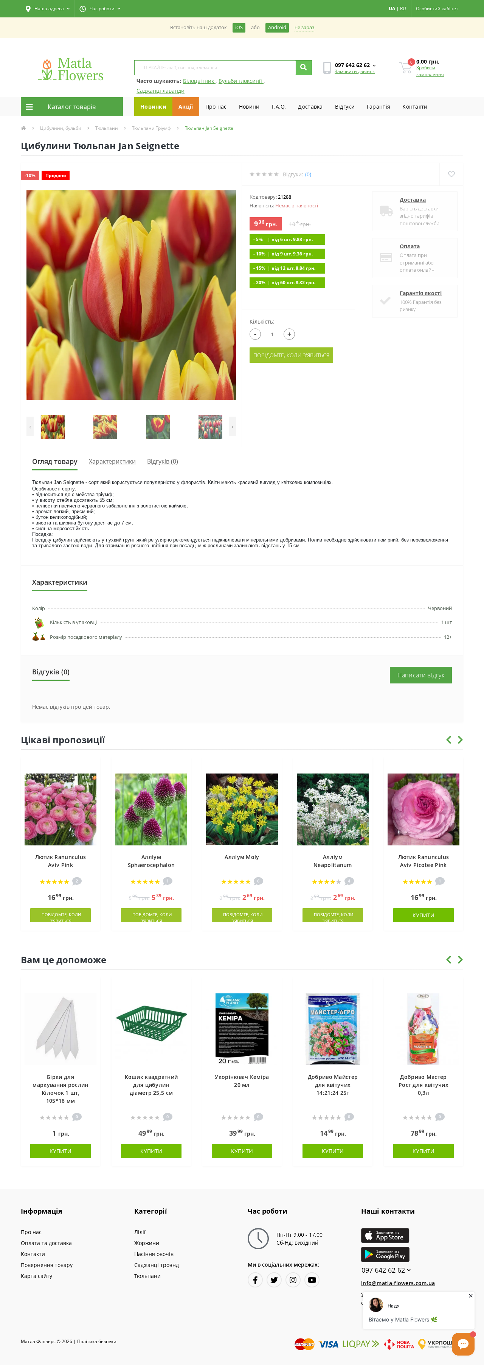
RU (403, 8)
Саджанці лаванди (161, 90)
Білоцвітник (199, 80)
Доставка (310, 106)
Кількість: (262, 321)
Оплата (410, 246)
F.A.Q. (279, 106)
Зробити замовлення (430, 71)
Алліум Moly (242, 857)
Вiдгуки (345, 106)
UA (392, 8)
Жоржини (146, 1243)
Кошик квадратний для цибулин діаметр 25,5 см (151, 1084)
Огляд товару (55, 461)
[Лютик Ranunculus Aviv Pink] (60, 808)
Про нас (216, 106)
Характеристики (112, 461)
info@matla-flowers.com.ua (398, 1283)
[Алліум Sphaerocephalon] (151, 808)
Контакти (414, 106)
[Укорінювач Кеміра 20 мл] (242, 1028)
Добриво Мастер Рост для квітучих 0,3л (423, 1084)
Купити (423, 915)
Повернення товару (47, 1265)
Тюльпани (106, 128)
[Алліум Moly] (242, 808)
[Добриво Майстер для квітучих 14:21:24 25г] (333, 1028)
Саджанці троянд (156, 1265)
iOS (239, 27)
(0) (308, 174)
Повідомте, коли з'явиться (291, 355)
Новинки (153, 106)
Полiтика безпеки (96, 1341)
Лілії (140, 1232)
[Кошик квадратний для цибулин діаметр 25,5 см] (151, 1028)
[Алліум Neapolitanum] (333, 808)
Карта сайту (36, 1275)
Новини (249, 106)
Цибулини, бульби (60, 128)
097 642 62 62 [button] (383, 1270)
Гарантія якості (421, 293)
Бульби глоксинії (241, 80)
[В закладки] (91, 767)
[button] (47, 8)
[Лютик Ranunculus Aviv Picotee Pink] (423, 808)
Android (277, 27)
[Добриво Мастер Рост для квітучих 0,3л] (423, 1028)
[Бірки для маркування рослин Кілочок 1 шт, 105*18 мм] (60, 1028)
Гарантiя (378, 106)
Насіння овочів (154, 1254)
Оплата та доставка (46, 1243)
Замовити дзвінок (355, 71)
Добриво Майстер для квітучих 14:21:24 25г (333, 1084)
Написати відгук (421, 675)
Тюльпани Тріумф (151, 128)
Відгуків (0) (162, 461)
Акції (185, 106)
